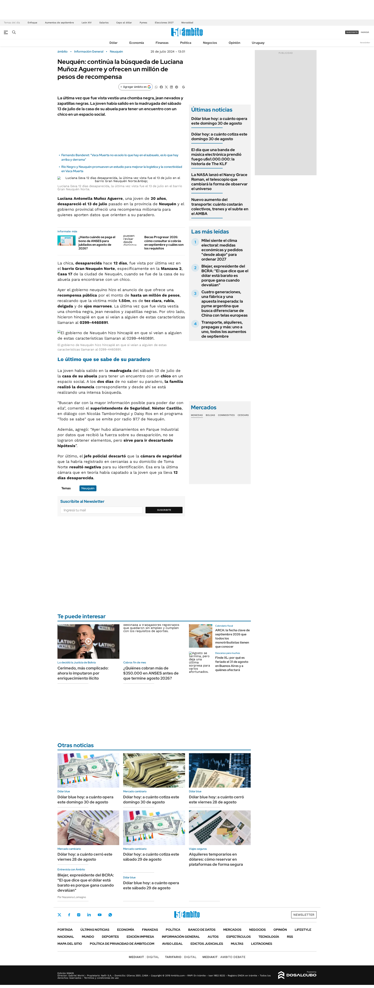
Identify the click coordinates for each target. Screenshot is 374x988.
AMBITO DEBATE (223, 957)
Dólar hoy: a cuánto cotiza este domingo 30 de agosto (219, 136)
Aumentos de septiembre (59, 22)
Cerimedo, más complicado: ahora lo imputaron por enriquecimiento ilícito (82, 673)
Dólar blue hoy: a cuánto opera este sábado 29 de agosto (151, 885)
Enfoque (32, 22)
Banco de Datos (201, 930)
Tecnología (268, 937)
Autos (213, 937)
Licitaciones (261, 944)
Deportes (110, 937)
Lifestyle (303, 930)
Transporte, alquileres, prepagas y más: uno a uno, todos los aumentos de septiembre (223, 329)
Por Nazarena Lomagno (71, 897)
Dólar (113, 43)
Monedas (197, 415)
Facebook (69, 915)
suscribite (352, 32)
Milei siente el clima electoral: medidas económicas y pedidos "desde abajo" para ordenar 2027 (222, 250)
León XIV (87, 22)
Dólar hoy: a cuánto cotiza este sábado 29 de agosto (151, 857)
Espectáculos (238, 937)
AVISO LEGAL (172, 944)
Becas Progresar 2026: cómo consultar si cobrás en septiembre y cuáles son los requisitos (163, 242)
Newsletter (365, 42)
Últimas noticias (94, 930)
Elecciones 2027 (164, 22)
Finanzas (162, 43)
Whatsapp (110, 915)
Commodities (226, 415)
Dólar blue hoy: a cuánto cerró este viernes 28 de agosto (216, 799)
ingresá (365, 32)
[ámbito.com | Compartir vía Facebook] (161, 87)
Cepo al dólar (124, 22)
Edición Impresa (140, 937)
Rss (290, 937)
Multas (237, 944)
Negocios (210, 43)
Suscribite (164, 510)
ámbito (62, 51)
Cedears (243, 415)
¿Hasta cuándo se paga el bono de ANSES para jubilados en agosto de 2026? (97, 242)
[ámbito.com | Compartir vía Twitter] (166, 87)
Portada (65, 930)
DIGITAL (144, 957)
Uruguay (258, 43)
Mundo (88, 937)
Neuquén (116, 51)
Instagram (78, 915)
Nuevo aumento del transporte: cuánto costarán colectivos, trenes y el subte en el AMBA (219, 206)
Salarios (103, 22)
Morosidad (187, 22)
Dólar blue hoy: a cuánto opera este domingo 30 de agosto (219, 121)
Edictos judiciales (207, 944)
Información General (88, 51)
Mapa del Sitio (69, 944)
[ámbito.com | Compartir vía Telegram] (176, 87)
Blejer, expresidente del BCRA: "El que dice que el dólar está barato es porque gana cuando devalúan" (224, 275)
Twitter (59, 914)
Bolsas (210, 415)
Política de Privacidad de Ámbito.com (122, 944)
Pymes (143, 22)
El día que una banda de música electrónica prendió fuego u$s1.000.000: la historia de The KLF (216, 156)
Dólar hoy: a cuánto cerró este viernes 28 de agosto (84, 857)
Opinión (234, 43)
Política (185, 43)
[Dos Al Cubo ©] (297, 975)
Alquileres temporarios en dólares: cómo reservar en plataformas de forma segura (216, 859)
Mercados (232, 930)
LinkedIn (89, 915)
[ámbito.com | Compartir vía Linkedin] (171, 87)
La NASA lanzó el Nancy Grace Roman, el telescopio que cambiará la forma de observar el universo (219, 181)
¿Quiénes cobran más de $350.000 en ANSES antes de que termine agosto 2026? (151, 673)
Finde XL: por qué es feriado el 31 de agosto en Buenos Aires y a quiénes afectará (231, 664)
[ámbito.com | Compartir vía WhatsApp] (156, 87)
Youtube (99, 914)
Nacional (65, 937)
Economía (136, 43)
